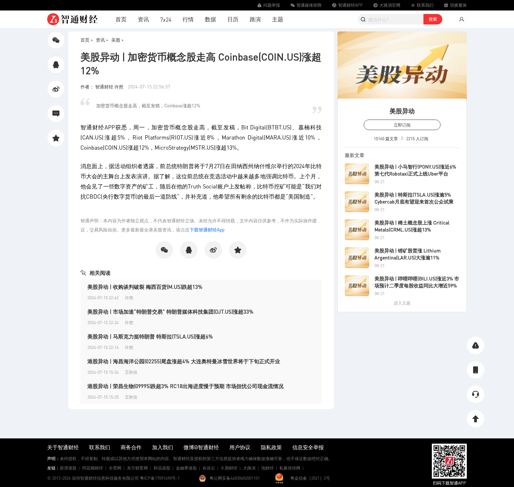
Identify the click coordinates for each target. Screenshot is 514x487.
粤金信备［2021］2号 (310, 478)
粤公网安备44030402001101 (234, 478)
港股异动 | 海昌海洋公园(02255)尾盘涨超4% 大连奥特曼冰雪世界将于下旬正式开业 (183, 361)
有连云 (208, 468)
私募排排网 (289, 468)
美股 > (117, 40)
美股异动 (402, 111)
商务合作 (131, 447)
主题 (277, 19)
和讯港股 (162, 468)
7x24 (165, 19)
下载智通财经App (207, 229)
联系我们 (99, 447)
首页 (121, 19)
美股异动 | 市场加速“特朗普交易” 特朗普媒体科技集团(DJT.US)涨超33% (170, 311)
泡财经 (267, 468)
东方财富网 (137, 468)
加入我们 (162, 447)
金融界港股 (186, 468)
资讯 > (102, 40)
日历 (232, 19)
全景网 (115, 468)
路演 (255, 19)
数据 (210, 19)
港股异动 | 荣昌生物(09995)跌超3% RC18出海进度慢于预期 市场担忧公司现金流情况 (185, 385)
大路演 (249, 468)
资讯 (143, 19)
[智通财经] (72, 19)
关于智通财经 (63, 447)
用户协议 (239, 447)
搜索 (433, 19)
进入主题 (402, 303)
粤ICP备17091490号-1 (160, 478)
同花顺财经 (92, 468)
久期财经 (229, 468)
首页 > (86, 40)
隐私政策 (271, 447)
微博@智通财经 (201, 447)
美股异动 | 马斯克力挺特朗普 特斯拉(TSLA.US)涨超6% (150, 336)
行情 (188, 19)
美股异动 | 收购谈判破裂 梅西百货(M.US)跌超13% (144, 286)
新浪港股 (68, 468)
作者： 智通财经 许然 (102, 86)
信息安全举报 (308, 447)
